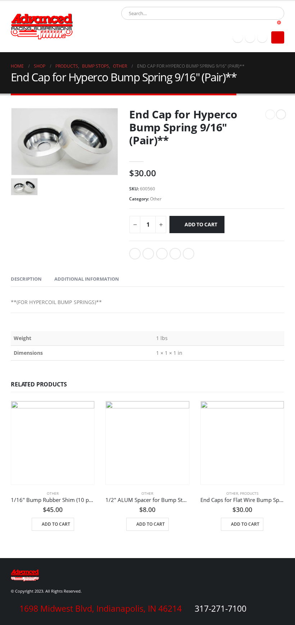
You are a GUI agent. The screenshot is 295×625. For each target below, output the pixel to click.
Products (249, 493)
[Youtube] (262, 37)
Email (188, 253)
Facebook (135, 253)
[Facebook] (238, 37)
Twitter (148, 253)
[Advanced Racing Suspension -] (42, 27)
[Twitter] (250, 37)
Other (156, 199)
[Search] (204, 13)
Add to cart (201, 224)
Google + (175, 253)
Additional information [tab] (86, 279)
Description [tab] (26, 279)
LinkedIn (162, 253)
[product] (52, 442)
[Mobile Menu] (277, 37)
